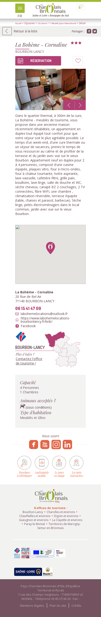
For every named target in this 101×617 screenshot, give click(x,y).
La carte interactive (76, 474)
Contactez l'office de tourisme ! (29, 360)
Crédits (76, 605)
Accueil (18, 23)
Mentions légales (32, 605)
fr (20, 16)
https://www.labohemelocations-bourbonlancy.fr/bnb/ (45, 320)
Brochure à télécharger (24, 474)
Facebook (28, 326)
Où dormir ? (43, 23)
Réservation (40, 60)
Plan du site (58, 605)
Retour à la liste (25, 31)
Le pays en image (59, 474)
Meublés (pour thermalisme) (63, 23)
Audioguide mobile (42, 474)
